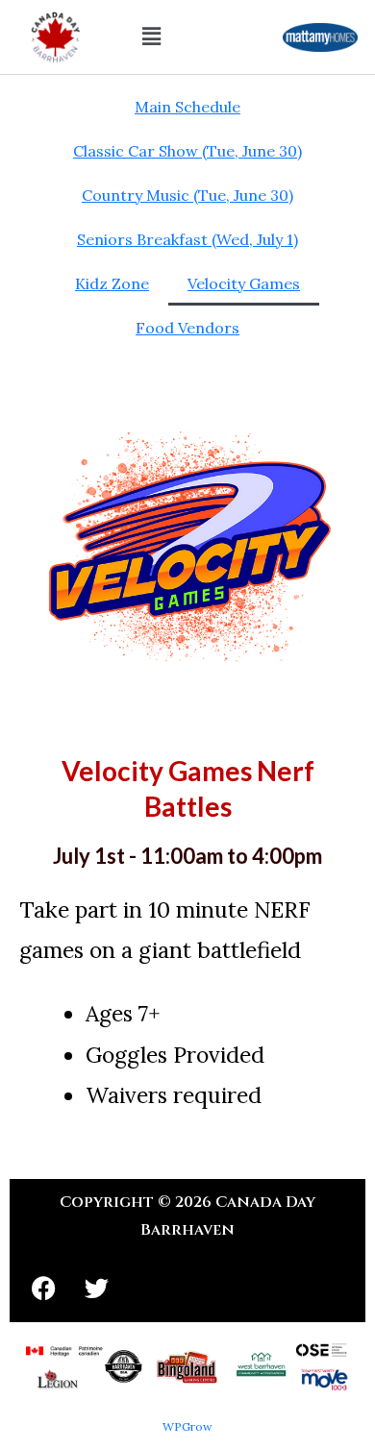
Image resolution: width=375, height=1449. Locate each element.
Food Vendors (187, 327)
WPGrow (187, 1426)
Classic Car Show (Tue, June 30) (187, 150)
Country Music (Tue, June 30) (187, 195)
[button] (152, 37)
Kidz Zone (112, 283)
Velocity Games (244, 283)
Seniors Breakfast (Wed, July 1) (187, 239)
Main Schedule (187, 106)
